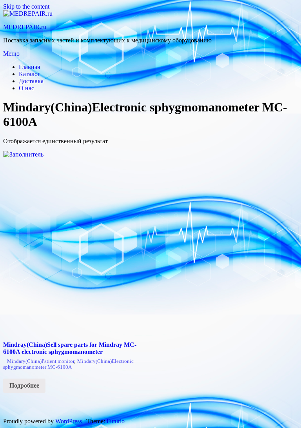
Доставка (31, 81)
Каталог (29, 74)
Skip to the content (26, 6)
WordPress (68, 421)
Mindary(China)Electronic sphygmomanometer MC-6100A (68, 364)
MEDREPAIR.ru (24, 27)
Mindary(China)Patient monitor (40, 361)
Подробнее (24, 385)
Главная (29, 67)
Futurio (116, 421)
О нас (26, 88)
